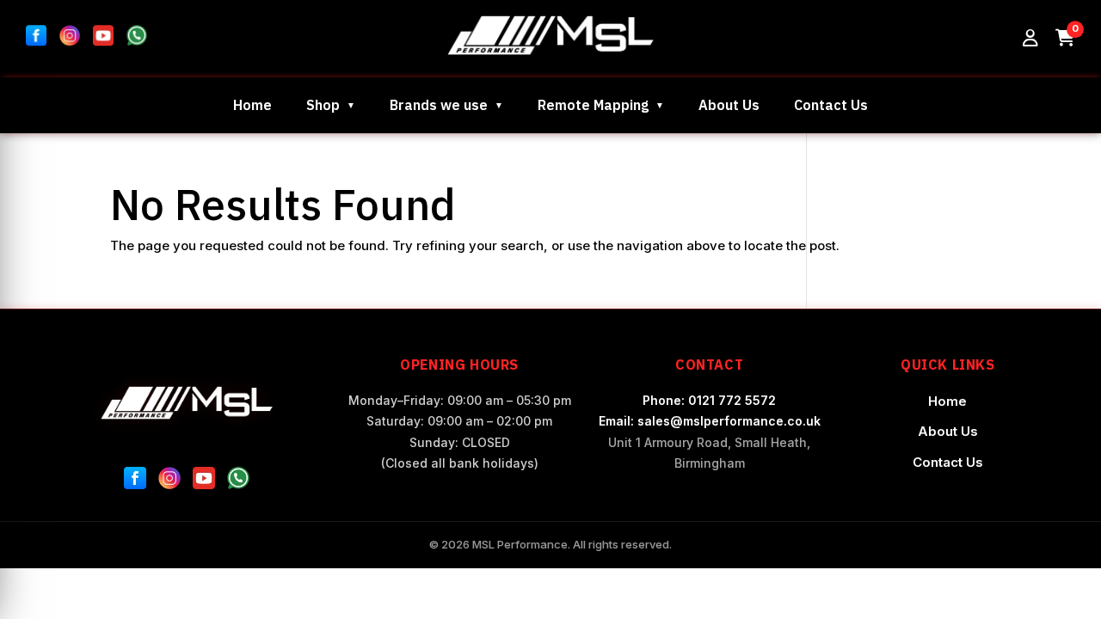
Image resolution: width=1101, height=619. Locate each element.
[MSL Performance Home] (187, 402)
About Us (729, 104)
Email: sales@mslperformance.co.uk (710, 421)
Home (252, 104)
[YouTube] (204, 481)
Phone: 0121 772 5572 (709, 400)
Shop (323, 104)
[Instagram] (169, 481)
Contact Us (831, 104)
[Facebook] (135, 481)
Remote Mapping (593, 104)
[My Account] (1030, 39)
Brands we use (439, 104)
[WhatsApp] (238, 481)
